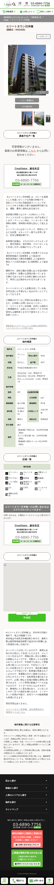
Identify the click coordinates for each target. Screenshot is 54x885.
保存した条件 (46, 11)
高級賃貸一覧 (36, 17)
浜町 (30, 373)
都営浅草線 (21, 376)
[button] (46, 70)
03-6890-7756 (27, 180)
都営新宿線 (21, 373)
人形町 (38, 379)
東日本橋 (31, 376)
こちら (32, 150)
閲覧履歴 (10, 11)
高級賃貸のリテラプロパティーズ (16, 17)
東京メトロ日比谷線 (25, 379)
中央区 (6, 20)
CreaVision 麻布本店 (27, 168)
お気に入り (28, 11)
